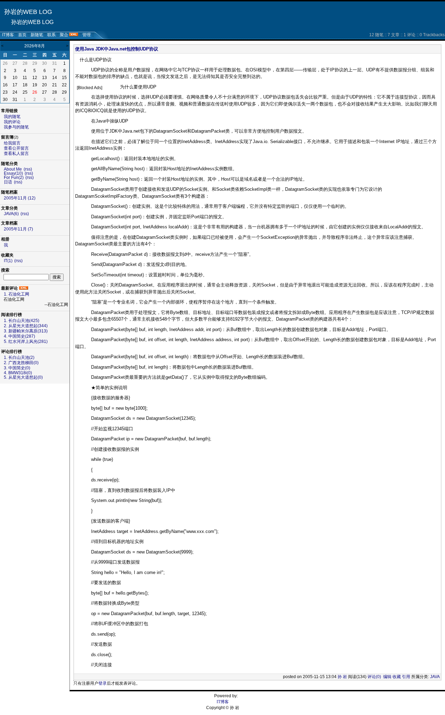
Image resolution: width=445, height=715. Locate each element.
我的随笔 (12, 117)
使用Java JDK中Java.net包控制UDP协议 (116, 49)
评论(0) (374, 677)
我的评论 (12, 122)
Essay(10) (13, 173)
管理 (86, 34)
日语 (8, 182)
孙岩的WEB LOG (28, 11)
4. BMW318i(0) (18, 373)
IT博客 (8, 34)
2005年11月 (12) (19, 198)
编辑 (387, 677)
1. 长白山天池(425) (21, 321)
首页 (22, 34)
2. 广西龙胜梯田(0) (21, 363)
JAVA (435, 677)
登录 (102, 683)
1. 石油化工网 (16, 294)
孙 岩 (342, 677)
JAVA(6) (11, 214)
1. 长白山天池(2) (19, 357)
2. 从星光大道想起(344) (26, 326)
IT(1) (8, 261)
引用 (406, 677)
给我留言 (12, 143)
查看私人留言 (16, 153)
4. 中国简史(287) (19, 336)
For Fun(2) (14, 177)
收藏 (397, 677)
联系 (51, 34)
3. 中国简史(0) (17, 368)
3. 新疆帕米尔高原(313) (26, 331)
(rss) (28, 169)
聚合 (64, 34)
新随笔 (37, 34)
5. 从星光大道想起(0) (23, 377)
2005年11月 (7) (18, 229)
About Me (13, 169)
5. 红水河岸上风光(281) (26, 341)
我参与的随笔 (16, 127)
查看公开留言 (16, 148)
